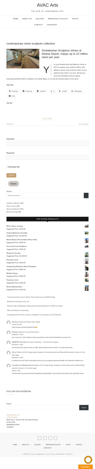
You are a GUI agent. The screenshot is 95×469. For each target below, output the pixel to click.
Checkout (52, 25)
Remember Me (14, 167)
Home (15, 19)
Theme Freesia (50, 454)
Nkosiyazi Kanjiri (18, 322)
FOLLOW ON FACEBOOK (18, 391)
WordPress (69, 454)
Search (9, 191)
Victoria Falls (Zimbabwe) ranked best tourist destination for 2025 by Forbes (35, 306)
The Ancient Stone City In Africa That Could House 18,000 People (31, 297)
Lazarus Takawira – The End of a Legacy (43, 342)
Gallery (40, 19)
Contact (38, 25)
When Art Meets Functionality (17, 310)
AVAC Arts (47, 5)
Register (14, 184)
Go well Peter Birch (32, 332)
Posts (75, 19)
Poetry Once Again (33, 322)
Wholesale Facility (58, 19)
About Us (27, 19)
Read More (47, 118)
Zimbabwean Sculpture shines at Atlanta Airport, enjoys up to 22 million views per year (65, 54)
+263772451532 (11, 417)
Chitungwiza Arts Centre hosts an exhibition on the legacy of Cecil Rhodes (34, 315)
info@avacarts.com (13, 415)
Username (10, 139)
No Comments (84, 124)
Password (10, 153)
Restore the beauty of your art (18, 301)
